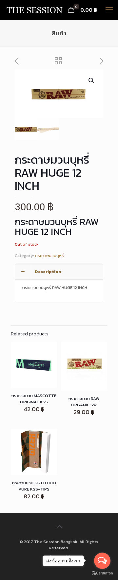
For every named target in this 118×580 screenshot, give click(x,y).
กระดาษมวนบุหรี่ (49, 255)
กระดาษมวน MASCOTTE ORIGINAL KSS (33, 399)
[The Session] (34, 10)
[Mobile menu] (109, 9)
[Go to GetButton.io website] (102, 573)
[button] (91, 80)
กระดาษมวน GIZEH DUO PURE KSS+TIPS (34, 486)
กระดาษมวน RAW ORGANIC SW (84, 401)
